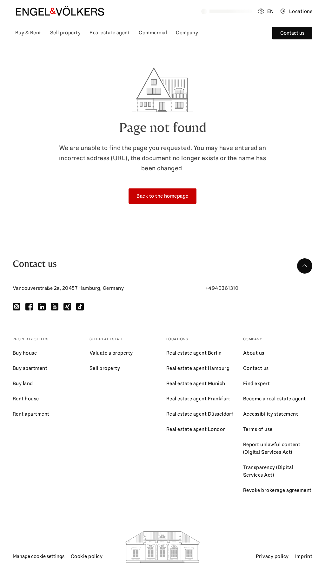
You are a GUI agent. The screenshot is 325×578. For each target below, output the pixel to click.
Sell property (65, 32)
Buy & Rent (28, 32)
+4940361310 (221, 288)
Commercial (153, 32)
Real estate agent (110, 32)
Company (187, 32)
